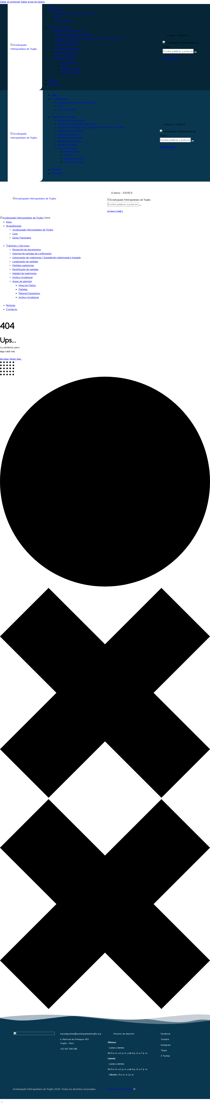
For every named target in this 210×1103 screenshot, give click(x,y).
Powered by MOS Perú (120, 1089)
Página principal (11, 359)
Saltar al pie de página (33, 2)
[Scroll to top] (1, 1101)
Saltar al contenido (10, 2)
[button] (109, 185)
